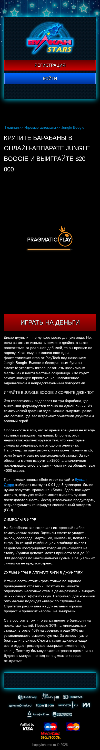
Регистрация (50, 65)
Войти (50, 78)
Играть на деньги (50, 322)
